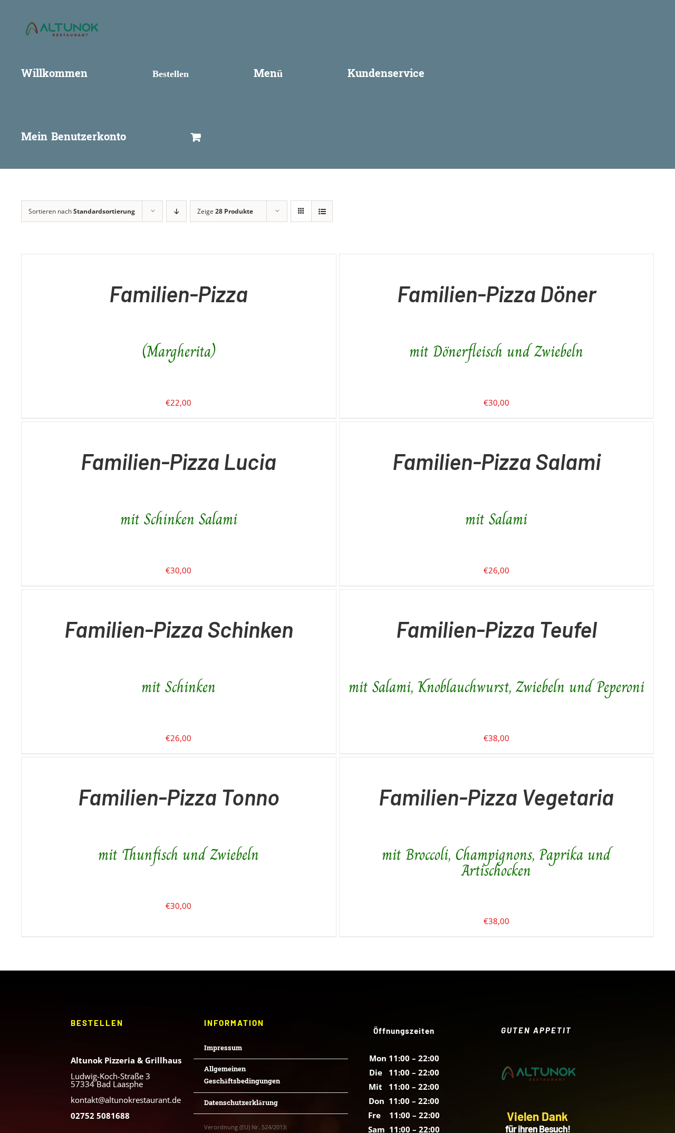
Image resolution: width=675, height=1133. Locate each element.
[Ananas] (22, 261)
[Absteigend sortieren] (176, 211)
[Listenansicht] (322, 211)
